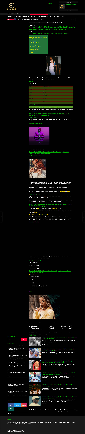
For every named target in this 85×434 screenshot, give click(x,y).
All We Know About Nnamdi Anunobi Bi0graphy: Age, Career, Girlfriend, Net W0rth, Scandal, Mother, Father (57, 361)
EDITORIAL (33, 16)
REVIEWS (10, 16)
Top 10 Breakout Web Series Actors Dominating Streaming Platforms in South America (17, 356)
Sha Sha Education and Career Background (36, 46)
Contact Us (64, 16)
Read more (9, 413)
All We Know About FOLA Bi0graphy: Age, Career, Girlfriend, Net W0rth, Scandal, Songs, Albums (59, 397)
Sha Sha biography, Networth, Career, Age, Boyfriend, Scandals (38, 37)
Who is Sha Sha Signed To (34, 45)
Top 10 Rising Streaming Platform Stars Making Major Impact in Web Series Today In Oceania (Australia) (17, 363)
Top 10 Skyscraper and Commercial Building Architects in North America (16, 375)
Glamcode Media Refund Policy (71, 4)
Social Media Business (42, 16)
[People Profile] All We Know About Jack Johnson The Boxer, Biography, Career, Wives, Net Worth (59, 338)
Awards (32, 52)
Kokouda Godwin (31, 31)
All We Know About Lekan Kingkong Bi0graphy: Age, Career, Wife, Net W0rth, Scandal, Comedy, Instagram (59, 373)
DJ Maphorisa (35, 334)
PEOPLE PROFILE (16, 16)
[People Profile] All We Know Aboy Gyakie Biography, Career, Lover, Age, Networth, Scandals (50, 271)
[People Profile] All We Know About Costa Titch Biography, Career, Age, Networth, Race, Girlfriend (49, 114)
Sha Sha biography (44, 334)
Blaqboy (32, 334)
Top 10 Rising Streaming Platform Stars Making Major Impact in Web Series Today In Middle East (17, 366)
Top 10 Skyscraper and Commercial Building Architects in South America (16, 370)
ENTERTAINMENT (26, 16)
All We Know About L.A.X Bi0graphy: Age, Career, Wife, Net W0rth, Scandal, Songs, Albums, (58, 385)
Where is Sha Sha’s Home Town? (35, 42)
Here (37, 262)
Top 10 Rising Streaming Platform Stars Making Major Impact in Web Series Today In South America (17, 359)
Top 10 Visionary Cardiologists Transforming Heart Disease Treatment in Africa (16, 352)
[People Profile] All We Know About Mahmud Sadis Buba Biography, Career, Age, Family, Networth (58, 349)
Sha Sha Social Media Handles (34, 49)
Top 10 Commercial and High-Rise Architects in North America (16, 372)
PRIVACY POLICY (57, 16)
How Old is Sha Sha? (33, 41)
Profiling (32, 38)
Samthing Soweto (39, 334)
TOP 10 (50, 16)
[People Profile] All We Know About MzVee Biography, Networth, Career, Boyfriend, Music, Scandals (49, 152)
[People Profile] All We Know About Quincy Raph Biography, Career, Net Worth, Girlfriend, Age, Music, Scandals (50, 205)
